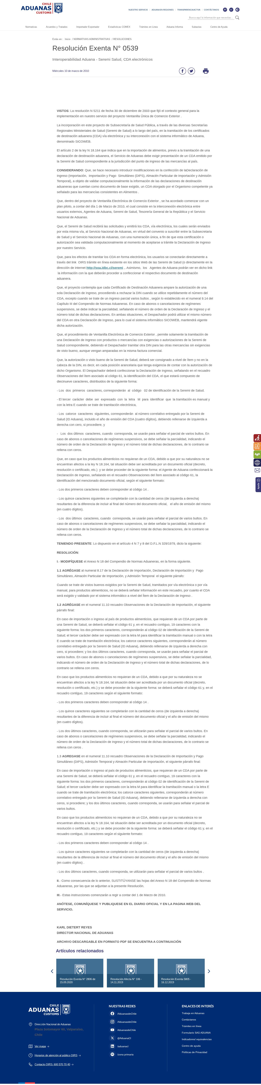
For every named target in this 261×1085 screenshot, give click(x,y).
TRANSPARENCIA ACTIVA (188, 10)
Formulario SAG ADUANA (196, 1032)
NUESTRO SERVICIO (138, 10)
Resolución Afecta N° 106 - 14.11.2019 (126, 981)
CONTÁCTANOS (211, 10)
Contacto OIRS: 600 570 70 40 (52, 1064)
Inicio (67, 39)
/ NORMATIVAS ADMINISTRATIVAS (91, 39)
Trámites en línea (191, 1026)
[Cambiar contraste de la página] (237, 9)
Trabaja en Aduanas (193, 1013)
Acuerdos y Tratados (56, 27)
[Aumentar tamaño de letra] (224, 9)
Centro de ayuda (191, 1045)
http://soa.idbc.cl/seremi (104, 268)
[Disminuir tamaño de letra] (231, 9)
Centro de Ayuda (218, 27)
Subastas (197, 27)
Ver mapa (40, 1046)
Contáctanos (189, 1019)
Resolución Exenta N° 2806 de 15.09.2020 (77, 981)
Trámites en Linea (148, 27)
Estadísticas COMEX (119, 27)
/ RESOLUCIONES (122, 39)
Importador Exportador (87, 27)
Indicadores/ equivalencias (197, 1039)
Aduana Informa (175, 27)
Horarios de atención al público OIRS (56, 1055)
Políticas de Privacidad (194, 1052)
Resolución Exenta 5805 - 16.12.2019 (176, 981)
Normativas (31, 27)
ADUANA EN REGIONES (162, 10)
